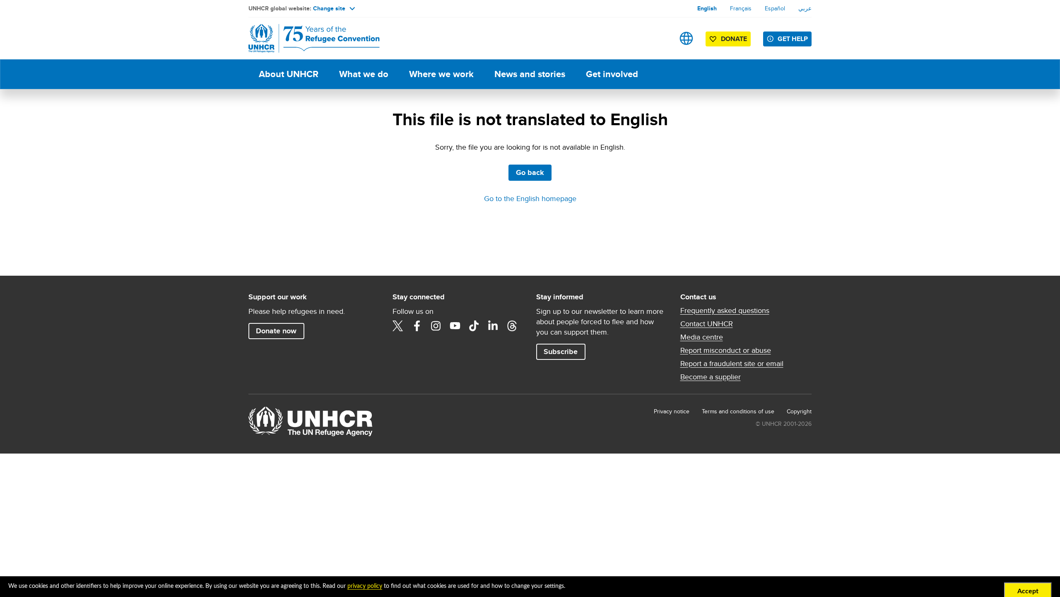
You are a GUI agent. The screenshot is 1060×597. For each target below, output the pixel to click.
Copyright (799, 411)
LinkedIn (493, 325)
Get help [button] (793, 39)
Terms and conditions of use (738, 411)
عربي (805, 8)
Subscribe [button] (561, 351)
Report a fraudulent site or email (731, 363)
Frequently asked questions (724, 310)
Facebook (417, 325)
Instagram (436, 325)
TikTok (474, 325)
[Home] (306, 38)
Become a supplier (710, 376)
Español (775, 8)
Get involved (612, 74)
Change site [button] (329, 8)
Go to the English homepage (530, 198)
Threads (512, 325)
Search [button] (660, 38)
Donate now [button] (276, 330)
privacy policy (364, 586)
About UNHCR (288, 74)
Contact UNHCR (706, 323)
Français (741, 8)
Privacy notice (671, 411)
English (707, 8)
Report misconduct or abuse (725, 350)
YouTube (455, 325)
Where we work (441, 74)
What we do (363, 74)
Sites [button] (686, 38)
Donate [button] (734, 39)
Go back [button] (530, 172)
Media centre (701, 337)
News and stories (529, 74)
